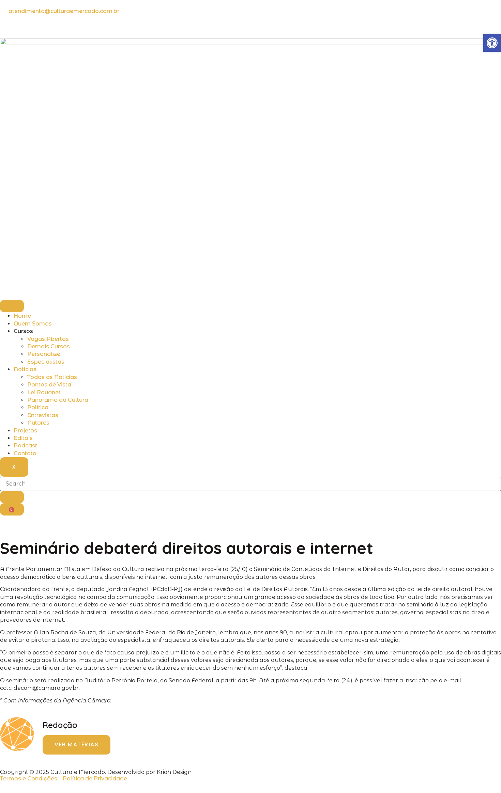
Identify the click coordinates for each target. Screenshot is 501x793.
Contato (25, 453)
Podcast (25, 445)
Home (22, 316)
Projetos (25, 430)
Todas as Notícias (52, 377)
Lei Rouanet (44, 392)
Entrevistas (42, 415)
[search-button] (12, 497)
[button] (492, 43)
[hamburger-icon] (12, 306)
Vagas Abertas (48, 339)
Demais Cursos (48, 346)
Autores (38, 422)
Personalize (43, 354)
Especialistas (45, 362)
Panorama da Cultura (57, 400)
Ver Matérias (76, 744)
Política (37, 407)
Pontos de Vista (49, 384)
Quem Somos (33, 323)
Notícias (25, 369)
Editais (23, 438)
